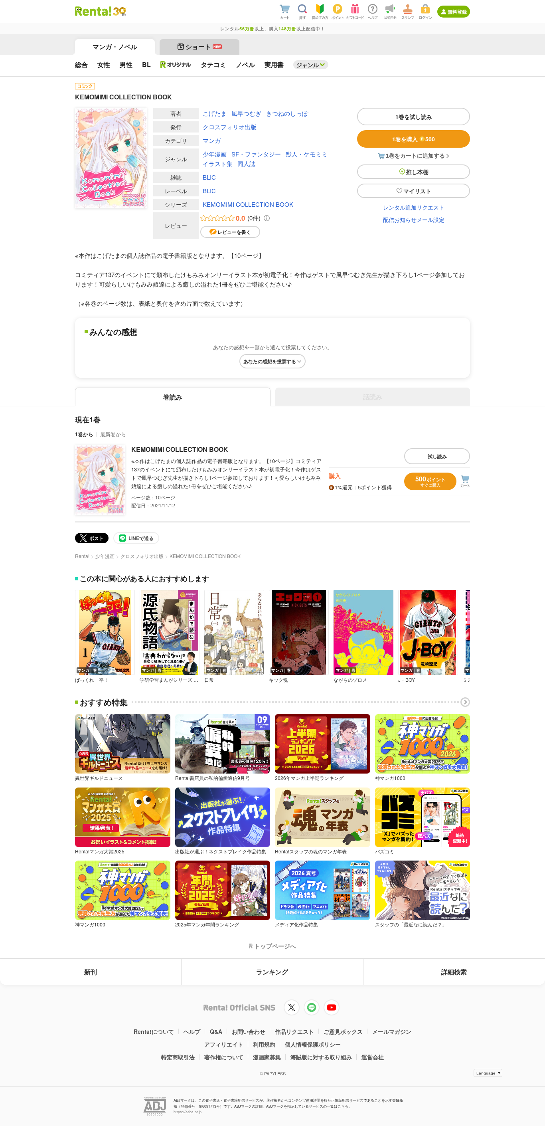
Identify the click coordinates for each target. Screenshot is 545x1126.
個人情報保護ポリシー (313, 1044)
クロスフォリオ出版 (230, 127)
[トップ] (93, 11)
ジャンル (307, 65)
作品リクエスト (294, 1031)
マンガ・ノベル (115, 46)
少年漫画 (215, 154)
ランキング (272, 971)
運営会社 (372, 1057)
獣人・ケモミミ (307, 154)
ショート (203, 46)
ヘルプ (192, 1031)
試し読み (437, 456)
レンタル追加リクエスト (413, 207)
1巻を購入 (413, 139)
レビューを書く (234, 231)
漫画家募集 (267, 1057)
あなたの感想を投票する (269, 361)
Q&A (216, 1031)
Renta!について (154, 1031)
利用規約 (264, 1044)
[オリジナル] (175, 64)
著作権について (223, 1057)
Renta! (82, 555)
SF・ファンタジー (256, 154)
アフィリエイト (223, 1044)
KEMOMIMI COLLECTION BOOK (248, 204)
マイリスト (417, 191)
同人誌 (246, 163)
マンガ (212, 140)
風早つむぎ (246, 113)
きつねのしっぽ (287, 113)
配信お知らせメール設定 (413, 220)
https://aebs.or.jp (187, 1111)
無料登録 (457, 11)
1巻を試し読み (413, 117)
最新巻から (113, 434)
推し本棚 (417, 172)
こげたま (215, 113)
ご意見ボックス (343, 1031)
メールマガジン (391, 1031)
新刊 (90, 971)
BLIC (209, 177)
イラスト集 (218, 163)
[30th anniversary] (119, 11)
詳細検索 (454, 971)
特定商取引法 (178, 1057)
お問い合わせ (248, 1031)
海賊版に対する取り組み (321, 1057)
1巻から (84, 434)
